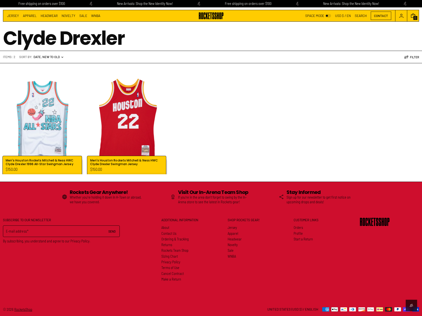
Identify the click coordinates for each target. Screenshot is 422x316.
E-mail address (16, 231)
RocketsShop (23, 309)
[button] (361, 15)
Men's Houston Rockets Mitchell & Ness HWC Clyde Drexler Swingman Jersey (124, 162)
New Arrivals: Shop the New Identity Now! (145, 3)
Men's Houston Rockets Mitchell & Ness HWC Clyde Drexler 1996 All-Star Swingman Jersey (39, 162)
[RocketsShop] (374, 222)
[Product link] (42, 118)
